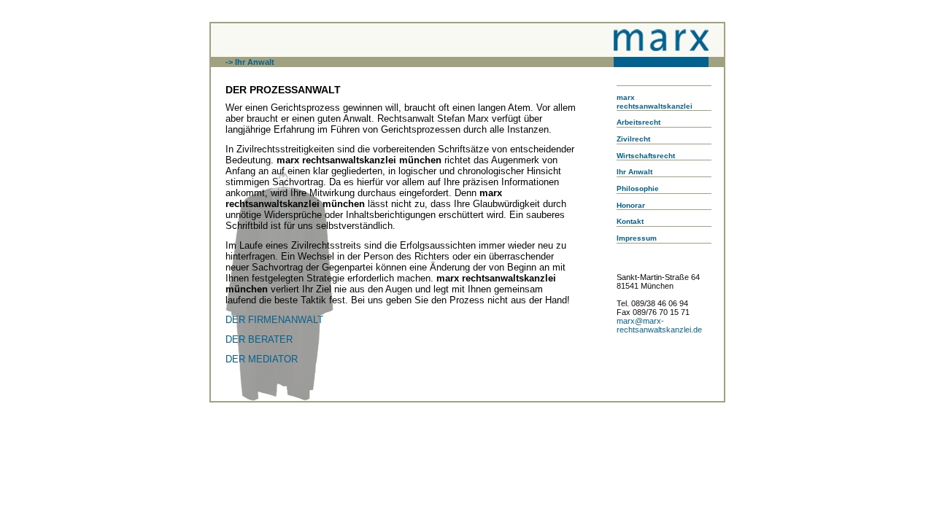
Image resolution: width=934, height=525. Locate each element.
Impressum (637, 238)
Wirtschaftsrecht (646, 156)
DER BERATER (259, 339)
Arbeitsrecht (638, 122)
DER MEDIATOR (261, 359)
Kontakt (630, 221)
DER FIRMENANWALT (274, 319)
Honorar (631, 205)
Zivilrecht (633, 139)
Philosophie (638, 188)
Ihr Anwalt (634, 172)
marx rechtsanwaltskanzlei (654, 101)
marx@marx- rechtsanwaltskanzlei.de (659, 325)
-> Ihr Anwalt (249, 62)
